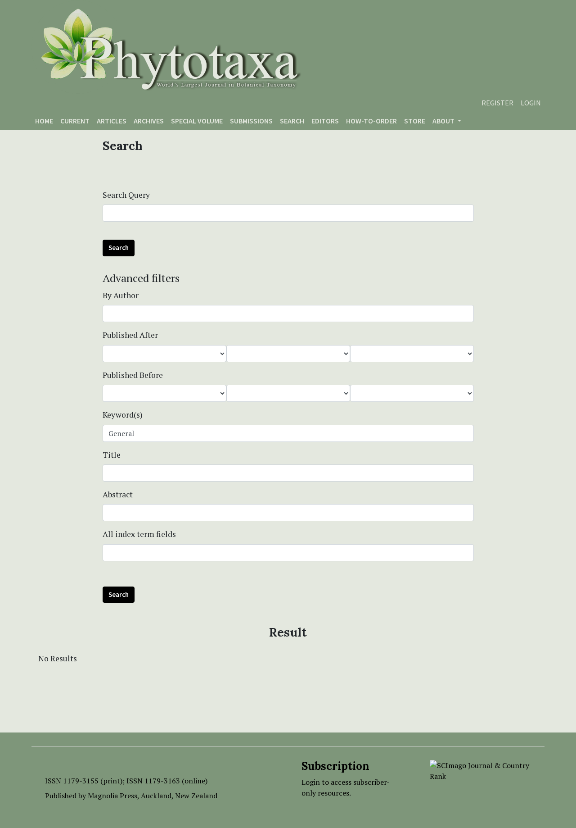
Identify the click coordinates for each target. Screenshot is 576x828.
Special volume (197, 120)
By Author (121, 295)
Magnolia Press (112, 796)
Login (531, 102)
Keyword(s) (123, 414)
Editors (325, 120)
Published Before (133, 375)
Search (292, 120)
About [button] (444, 120)
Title (112, 455)
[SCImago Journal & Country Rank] (480, 770)
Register (497, 102)
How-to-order (371, 120)
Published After (130, 335)
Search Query (126, 195)
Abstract (118, 494)
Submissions (251, 120)
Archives (149, 120)
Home (44, 120)
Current (75, 120)
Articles (111, 120)
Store (414, 120)
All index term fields (139, 534)
